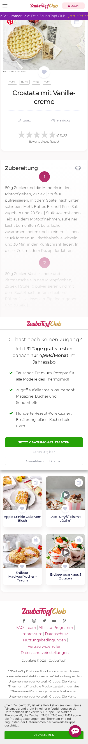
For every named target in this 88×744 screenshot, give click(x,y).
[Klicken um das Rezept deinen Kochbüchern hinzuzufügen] (22, 509)
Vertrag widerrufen (45, 646)
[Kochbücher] (44, 72)
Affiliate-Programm (56, 627)
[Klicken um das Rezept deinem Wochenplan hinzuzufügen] (36, 482)
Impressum (31, 634)
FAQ (20, 627)
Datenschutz (56, 634)
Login (74, 5)
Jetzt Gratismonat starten (44, 442)
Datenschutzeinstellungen (45, 653)
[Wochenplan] (76, 22)
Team (31, 627)
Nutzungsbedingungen (44, 640)
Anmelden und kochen (44, 461)
